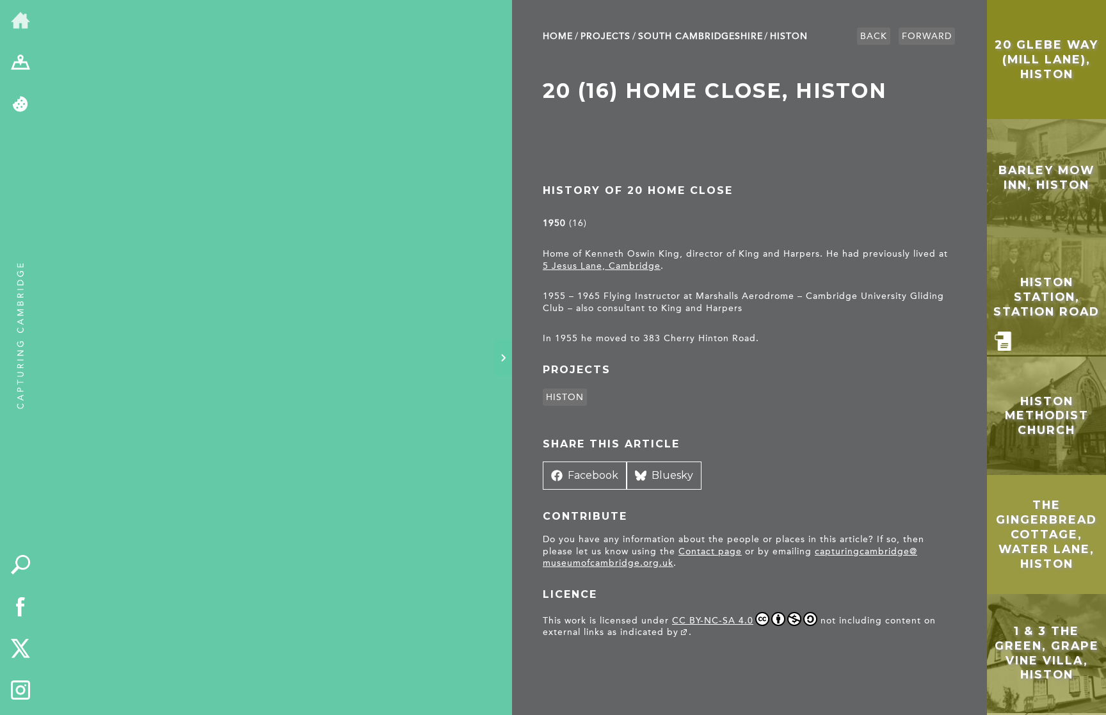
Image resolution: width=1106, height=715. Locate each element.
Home (558, 36)
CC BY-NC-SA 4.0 (712, 620)
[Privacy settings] (20, 105)
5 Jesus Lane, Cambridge (602, 266)
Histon (789, 36)
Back (873, 36)
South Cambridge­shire (700, 36)
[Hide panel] (503, 358)
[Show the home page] (20, 21)
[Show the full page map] (20, 63)
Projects (605, 36)
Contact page (710, 551)
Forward (927, 36)
